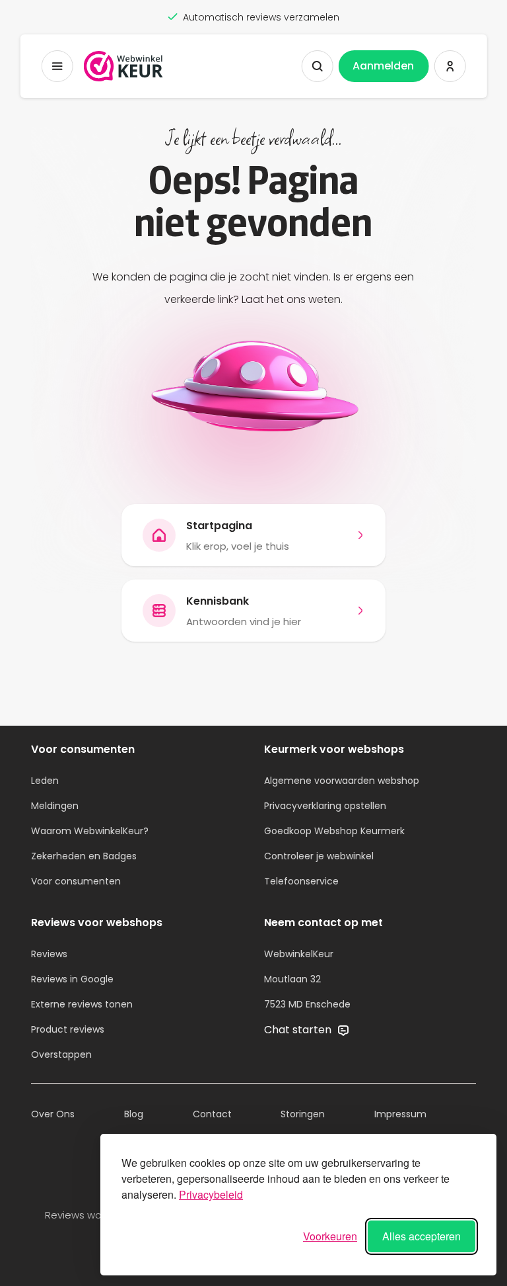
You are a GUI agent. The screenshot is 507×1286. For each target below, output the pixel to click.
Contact (212, 1114)
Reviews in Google (72, 979)
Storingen (303, 1114)
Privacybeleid (211, 1194)
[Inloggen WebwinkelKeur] (449, 66)
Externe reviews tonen (82, 1004)
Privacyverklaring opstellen (325, 805)
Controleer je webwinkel (319, 856)
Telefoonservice (301, 881)
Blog (133, 1114)
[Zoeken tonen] (317, 66)
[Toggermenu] (57, 66)
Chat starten (299, 1029)
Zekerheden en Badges (84, 856)
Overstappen (61, 1054)
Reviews (49, 954)
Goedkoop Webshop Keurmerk (334, 830)
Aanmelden (383, 65)
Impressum (400, 1114)
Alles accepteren (421, 1236)
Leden (45, 780)
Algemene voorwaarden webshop (341, 780)
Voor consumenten (76, 881)
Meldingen (55, 805)
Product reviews (67, 1029)
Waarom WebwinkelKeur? (90, 830)
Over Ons (53, 1114)
